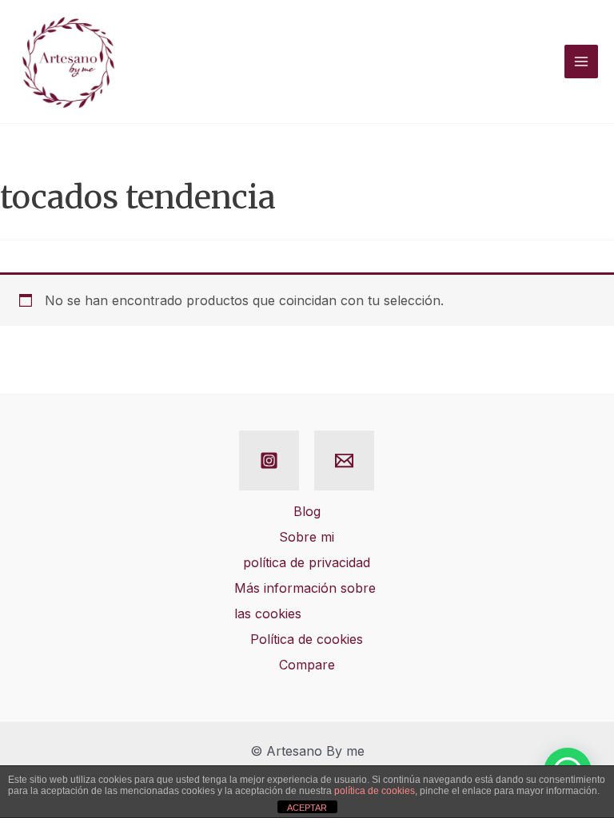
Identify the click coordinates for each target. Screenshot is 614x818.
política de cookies (374, 790)
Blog (307, 511)
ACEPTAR (307, 807)
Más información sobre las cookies (305, 600)
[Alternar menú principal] (581, 61)
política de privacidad (306, 562)
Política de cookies (306, 639)
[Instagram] (269, 460)
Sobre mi (306, 537)
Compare (307, 665)
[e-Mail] (344, 460)
